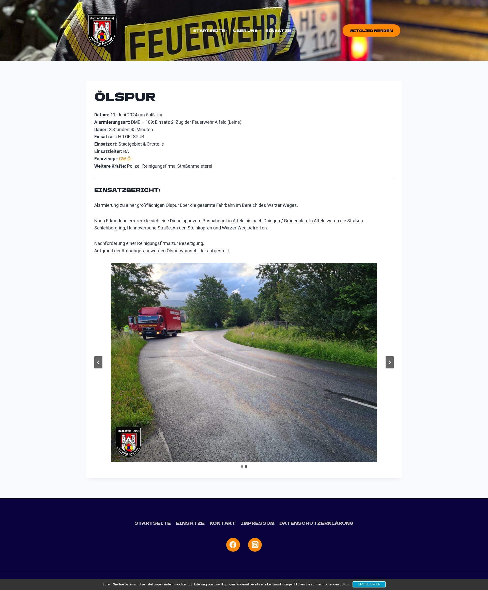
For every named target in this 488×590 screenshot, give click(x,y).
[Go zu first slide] (390, 362)
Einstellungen (369, 584)
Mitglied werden (371, 30)
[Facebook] (233, 545)
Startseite (152, 523)
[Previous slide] (98, 362)
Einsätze (190, 523)
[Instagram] (255, 545)
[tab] (242, 466)
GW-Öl (125, 158)
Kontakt (223, 523)
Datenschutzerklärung (316, 523)
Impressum (257, 523)
